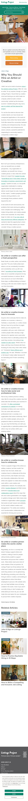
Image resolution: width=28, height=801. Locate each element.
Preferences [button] (5, 786)
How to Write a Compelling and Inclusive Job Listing (12, 683)
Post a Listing (14, 58)
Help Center (4, 773)
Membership (23, 2)
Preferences (14, 797)
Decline (14, 794)
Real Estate (22, 7)
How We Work (5, 765)
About (3, 767)
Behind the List (18, 8)
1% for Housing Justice (7, 771)
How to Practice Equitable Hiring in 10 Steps (12, 657)
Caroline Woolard (10, 488)
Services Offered (13, 7)
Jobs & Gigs (5, 7)
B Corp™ (3, 769)
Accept (14, 790)
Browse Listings (14, 63)
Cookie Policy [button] (15, 783)
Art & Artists (9, 8)
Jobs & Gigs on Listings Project (11, 630)
